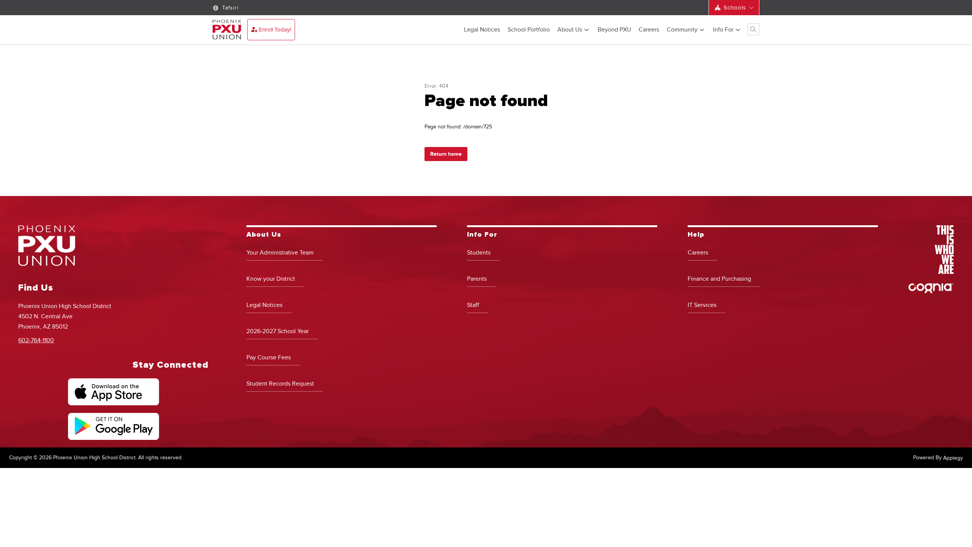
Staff (473, 305)
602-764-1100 (36, 340)
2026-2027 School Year (277, 331)
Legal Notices (482, 30)
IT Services (702, 305)
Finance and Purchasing (719, 279)
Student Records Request (280, 383)
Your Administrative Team (280, 252)
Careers (649, 30)
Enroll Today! (275, 29)
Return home (446, 154)
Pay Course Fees (268, 357)
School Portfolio (529, 30)
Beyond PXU (614, 30)
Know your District (270, 279)
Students (479, 252)
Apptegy (953, 458)
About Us (569, 30)
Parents (477, 279)
